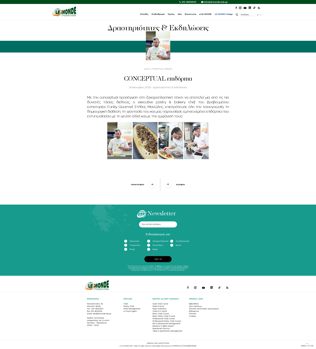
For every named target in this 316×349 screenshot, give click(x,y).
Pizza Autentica (159, 309)
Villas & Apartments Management (167, 331)
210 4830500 (189, 2)
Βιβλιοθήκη (194, 304)
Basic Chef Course (161, 314)
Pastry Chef (128, 306)
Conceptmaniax (189, 346)
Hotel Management (131, 309)
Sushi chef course (160, 304)
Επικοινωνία (190, 14)
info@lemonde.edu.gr (216, 2)
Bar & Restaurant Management (166, 323)
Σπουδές (144, 14)
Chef (125, 304)
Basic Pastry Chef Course (164, 316)
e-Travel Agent (130, 311)
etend (175, 346)
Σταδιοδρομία (158, 14)
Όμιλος (171, 14)
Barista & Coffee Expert (163, 326)
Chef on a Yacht (160, 311)
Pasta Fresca (158, 306)
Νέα (180, 14)
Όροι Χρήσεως (195, 306)
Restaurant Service (161, 328)
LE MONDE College (224, 14)
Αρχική (147, 69)
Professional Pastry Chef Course (167, 321)
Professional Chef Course (164, 318)
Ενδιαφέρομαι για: (158, 234)
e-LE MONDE (205, 14)
